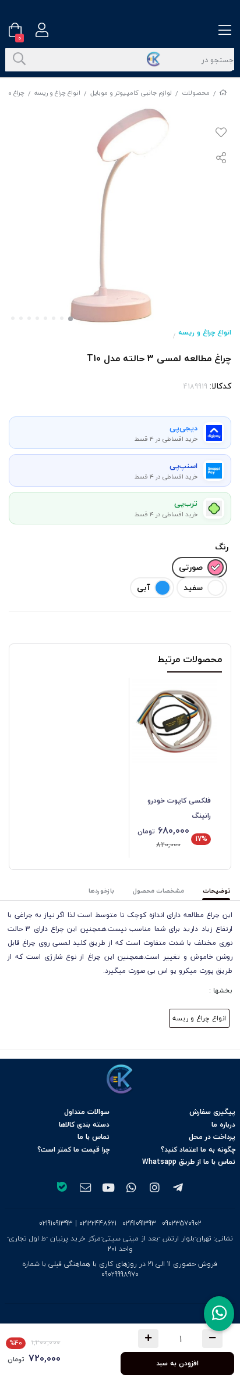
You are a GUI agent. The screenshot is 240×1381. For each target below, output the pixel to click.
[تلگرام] (178, 1188)
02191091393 (139, 1223)
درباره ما (223, 1125)
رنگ (221, 547)
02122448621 (98, 1223)
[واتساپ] (132, 1188)
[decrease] (212, 1338)
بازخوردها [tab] (101, 890)
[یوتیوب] (108, 1188)
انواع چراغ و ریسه (57, 92)
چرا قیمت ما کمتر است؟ (73, 1149)
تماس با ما (93, 1137)
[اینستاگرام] (155, 1188)
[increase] (148, 1338)
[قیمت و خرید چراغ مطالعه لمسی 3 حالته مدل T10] (120, 1079)
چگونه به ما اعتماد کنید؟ (198, 1149)
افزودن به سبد (177, 1363)
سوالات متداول (87, 1112)
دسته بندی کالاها (84, 1125)
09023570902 (182, 1223)
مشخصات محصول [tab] (158, 890)
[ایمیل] (85, 1188)
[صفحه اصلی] (223, 92)
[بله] (62, 1188)
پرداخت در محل (212, 1137)
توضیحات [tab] (217, 890)
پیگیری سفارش (212, 1112)
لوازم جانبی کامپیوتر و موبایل (131, 92)
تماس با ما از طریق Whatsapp (188, 1162)
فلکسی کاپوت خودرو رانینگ (179, 808)
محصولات (196, 92)
